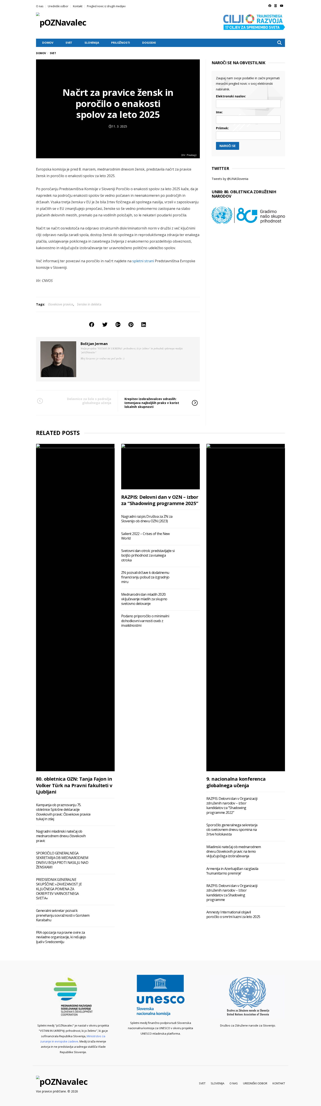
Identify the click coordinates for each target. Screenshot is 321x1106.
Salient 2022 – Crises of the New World (145, 536)
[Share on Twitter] (105, 324)
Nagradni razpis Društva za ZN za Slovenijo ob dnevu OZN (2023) (147, 518)
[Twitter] (275, 6)
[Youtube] (281, 6)
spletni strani (143, 261)
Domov (47, 43)
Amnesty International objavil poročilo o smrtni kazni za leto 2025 (233, 914)
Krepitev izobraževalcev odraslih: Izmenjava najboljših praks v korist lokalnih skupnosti (151, 403)
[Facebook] (269, 6)
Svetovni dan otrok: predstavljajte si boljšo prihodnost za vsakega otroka (148, 555)
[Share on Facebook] (92, 324)
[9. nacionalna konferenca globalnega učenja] (245, 607)
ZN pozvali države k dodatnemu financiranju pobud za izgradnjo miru (145, 577)
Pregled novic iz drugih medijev (106, 6)
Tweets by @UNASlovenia (230, 179)
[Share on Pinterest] (131, 324)
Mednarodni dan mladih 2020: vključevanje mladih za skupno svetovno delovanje (144, 599)
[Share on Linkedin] (143, 324)
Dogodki (149, 43)
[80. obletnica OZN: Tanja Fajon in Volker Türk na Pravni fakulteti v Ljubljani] (75, 607)
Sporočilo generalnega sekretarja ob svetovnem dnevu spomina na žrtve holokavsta (231, 830)
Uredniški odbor (58, 6)
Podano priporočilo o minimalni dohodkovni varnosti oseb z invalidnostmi (145, 621)
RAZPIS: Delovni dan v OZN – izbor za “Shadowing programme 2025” (159, 499)
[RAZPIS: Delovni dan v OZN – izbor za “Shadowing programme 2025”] (160, 466)
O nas (39, 6)
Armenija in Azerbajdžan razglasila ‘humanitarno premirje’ (232, 871)
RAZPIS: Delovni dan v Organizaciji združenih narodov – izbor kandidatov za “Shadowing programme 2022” (231, 805)
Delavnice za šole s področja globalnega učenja (89, 401)
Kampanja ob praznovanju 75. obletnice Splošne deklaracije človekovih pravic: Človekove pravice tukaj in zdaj (63, 811)
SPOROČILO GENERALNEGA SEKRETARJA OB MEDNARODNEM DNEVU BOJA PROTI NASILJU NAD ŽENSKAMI (62, 860)
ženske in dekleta (89, 304)
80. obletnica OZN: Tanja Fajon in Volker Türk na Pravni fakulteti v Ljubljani (74, 785)
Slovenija (92, 43)
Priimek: (222, 128)
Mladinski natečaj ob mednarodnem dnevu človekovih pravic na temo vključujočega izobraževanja (233, 851)
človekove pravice (60, 304)
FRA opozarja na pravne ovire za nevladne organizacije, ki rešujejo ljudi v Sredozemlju (61, 937)
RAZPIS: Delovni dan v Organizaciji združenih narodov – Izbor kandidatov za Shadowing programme (231, 892)
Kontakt (77, 6)
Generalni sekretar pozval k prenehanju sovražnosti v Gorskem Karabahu (63, 915)
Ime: (219, 112)
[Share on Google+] (118, 324)
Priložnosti (120, 43)
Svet (69, 43)
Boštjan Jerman (94, 343)
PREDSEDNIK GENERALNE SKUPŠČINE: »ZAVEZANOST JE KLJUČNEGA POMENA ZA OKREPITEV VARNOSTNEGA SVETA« (59, 889)
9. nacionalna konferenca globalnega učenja (236, 781)
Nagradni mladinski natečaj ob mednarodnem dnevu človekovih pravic (61, 836)
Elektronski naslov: (231, 96)
